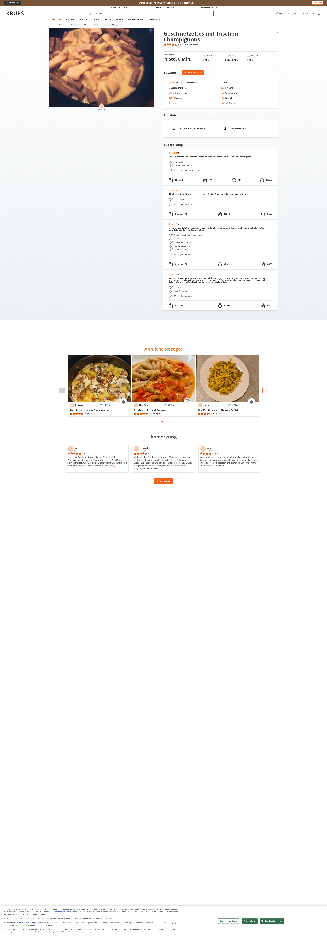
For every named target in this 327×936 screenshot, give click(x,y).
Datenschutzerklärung (160, 495)
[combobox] (102, 472)
